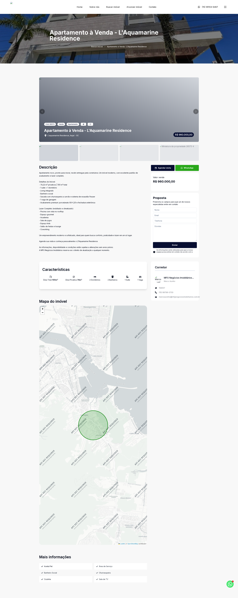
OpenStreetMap (132, 544)
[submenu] (225, 7)
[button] (42, 111)
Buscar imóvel (113, 7)
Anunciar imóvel (134, 7)
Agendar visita (164, 168)
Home (79, 7)
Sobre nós (94, 7)
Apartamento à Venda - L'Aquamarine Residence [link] (127, 47)
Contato (152, 7)
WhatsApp (188, 168)
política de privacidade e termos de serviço (172, 254)
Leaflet (122, 544)
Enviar (175, 245)
